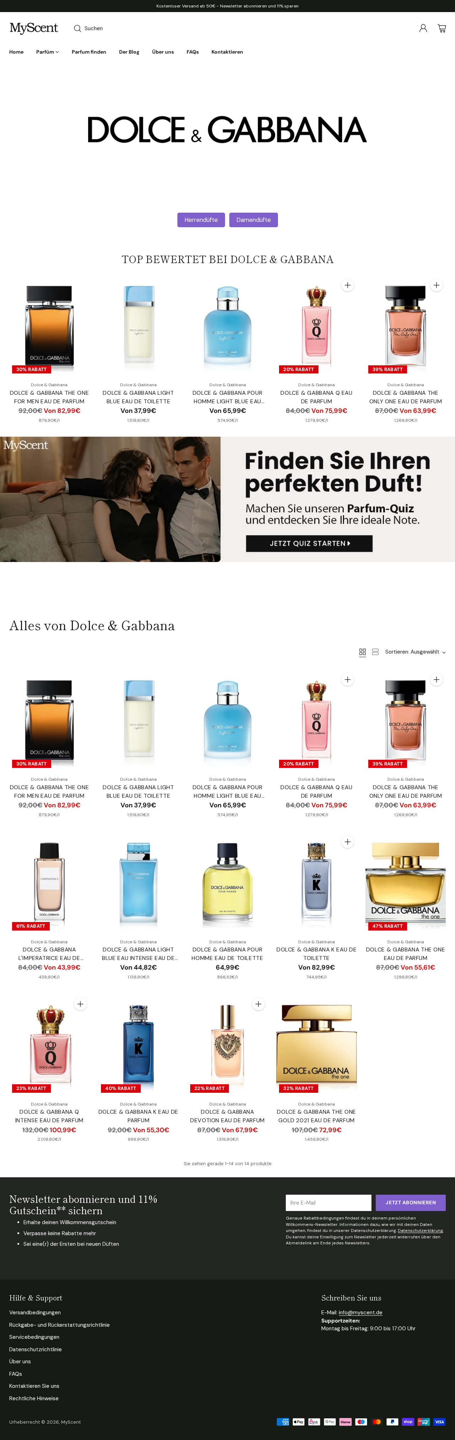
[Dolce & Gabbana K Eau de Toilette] (316, 883)
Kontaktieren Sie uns (34, 1386)
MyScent (71, 1422)
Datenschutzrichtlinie (35, 1349)
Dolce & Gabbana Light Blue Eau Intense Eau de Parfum (138, 958)
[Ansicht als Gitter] (362, 652)
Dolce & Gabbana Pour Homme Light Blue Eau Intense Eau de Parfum (228, 401)
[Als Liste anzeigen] (375, 652)
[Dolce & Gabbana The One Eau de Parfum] (405, 883)
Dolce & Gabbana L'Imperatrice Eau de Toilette (49, 958)
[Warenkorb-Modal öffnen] (442, 28)
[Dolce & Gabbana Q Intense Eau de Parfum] (49, 1045)
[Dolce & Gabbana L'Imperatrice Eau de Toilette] (49, 883)
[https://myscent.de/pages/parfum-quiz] (227, 499)
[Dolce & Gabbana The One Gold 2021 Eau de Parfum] (316, 1045)
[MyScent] (34, 28)
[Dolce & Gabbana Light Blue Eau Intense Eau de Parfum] (138, 883)
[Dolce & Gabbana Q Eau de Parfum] (316, 326)
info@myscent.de (360, 1312)
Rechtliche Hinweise (34, 1398)
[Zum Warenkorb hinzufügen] (347, 285)
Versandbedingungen (35, 1312)
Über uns (20, 1361)
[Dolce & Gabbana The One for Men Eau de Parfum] (49, 326)
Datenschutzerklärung (420, 1230)
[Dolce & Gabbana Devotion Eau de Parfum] (227, 1045)
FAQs (15, 1374)
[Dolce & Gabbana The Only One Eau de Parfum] (405, 326)
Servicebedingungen (34, 1337)
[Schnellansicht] (80, 285)
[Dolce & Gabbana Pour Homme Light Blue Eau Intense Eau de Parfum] (227, 326)
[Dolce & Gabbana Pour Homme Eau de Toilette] (227, 883)
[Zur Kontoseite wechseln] (423, 28)
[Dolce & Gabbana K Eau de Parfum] (138, 1045)
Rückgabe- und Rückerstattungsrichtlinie (59, 1325)
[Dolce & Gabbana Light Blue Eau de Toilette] (138, 326)
